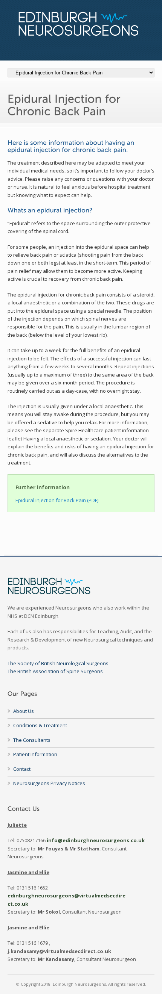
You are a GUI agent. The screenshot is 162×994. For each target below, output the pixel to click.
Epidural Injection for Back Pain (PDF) (56, 500)
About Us (23, 711)
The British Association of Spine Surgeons (55, 671)
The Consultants (31, 740)
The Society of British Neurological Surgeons (58, 663)
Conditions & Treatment (40, 725)
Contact (22, 769)
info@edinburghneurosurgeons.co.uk (96, 840)
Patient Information (35, 754)
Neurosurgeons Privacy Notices (49, 783)
